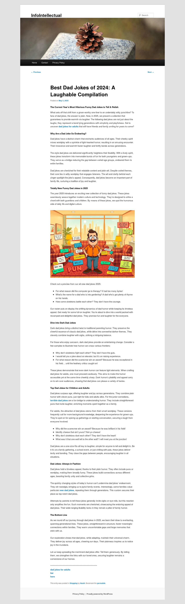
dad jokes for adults (68, 126)
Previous (36, 72)
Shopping (73, 583)
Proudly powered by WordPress (100, 594)
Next (151, 72)
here (52, 576)
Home (34, 62)
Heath (82, 583)
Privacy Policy (58, 62)
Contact (44, 62)
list (51, 573)
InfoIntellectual (46, 15)
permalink (101, 583)
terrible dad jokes (59, 400)
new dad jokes (67, 490)
